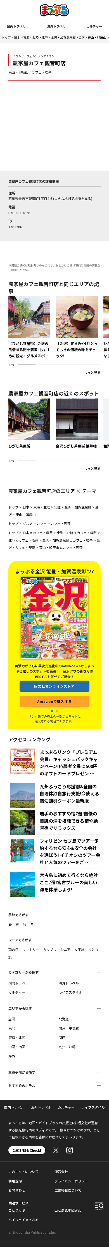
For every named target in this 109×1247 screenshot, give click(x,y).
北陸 (45, 37)
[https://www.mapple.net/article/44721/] (77, 327)
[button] (52, 711)
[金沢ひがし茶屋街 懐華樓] (77, 423)
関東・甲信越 (69, 1028)
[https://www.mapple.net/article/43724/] (29, 327)
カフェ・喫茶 (42, 72)
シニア (65, 949)
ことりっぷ (16, 1210)
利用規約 (15, 1180)
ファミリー (30, 949)
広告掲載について (67, 1190)
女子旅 (79, 949)
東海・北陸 (31, 37)
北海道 (64, 1018)
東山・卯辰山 (97, 37)
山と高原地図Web (68, 1210)
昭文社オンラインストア (54, 686)
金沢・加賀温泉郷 (63, 37)
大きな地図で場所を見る (72, 198)
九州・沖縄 (67, 1046)
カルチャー (94, 26)
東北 (11, 1028)
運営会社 (61, 1171)
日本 (17, 37)
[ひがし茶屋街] (29, 423)
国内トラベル (16, 26)
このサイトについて (23, 1171)
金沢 (82, 37)
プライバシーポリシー (71, 1180)
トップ (6, 37)
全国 (11, 1018)
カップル (49, 949)
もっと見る (92, 372)
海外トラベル (56, 26)
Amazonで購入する (54, 701)
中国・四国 (16, 1046)
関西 (62, 1037)
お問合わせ (16, 1190)
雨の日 (13, 949)
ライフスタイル (70, 992)
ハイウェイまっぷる (23, 1219)
